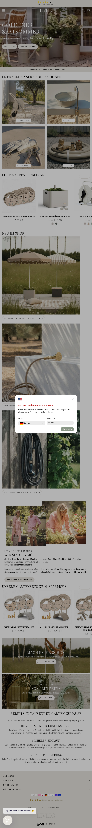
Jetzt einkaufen (67, 429)
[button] (72, 399)
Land (20, 418)
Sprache (51, 418)
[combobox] (25, 423)
